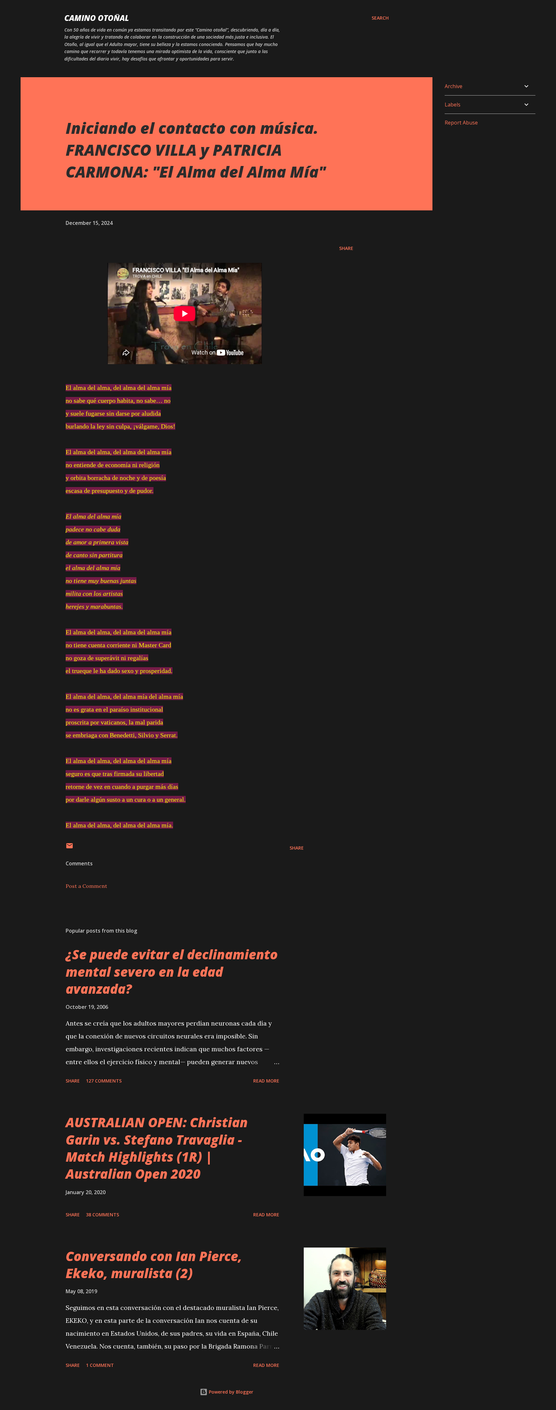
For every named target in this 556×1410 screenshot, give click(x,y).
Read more (266, 1081)
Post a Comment (86, 886)
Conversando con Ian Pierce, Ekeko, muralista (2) (154, 1264)
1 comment (100, 1365)
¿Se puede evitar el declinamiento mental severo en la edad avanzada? (172, 971)
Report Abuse (461, 122)
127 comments (104, 1081)
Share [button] (346, 248)
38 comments (102, 1215)
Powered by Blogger (230, 1392)
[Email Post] (69, 848)
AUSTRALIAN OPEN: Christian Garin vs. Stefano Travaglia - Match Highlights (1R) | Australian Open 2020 (157, 1148)
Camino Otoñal (96, 18)
